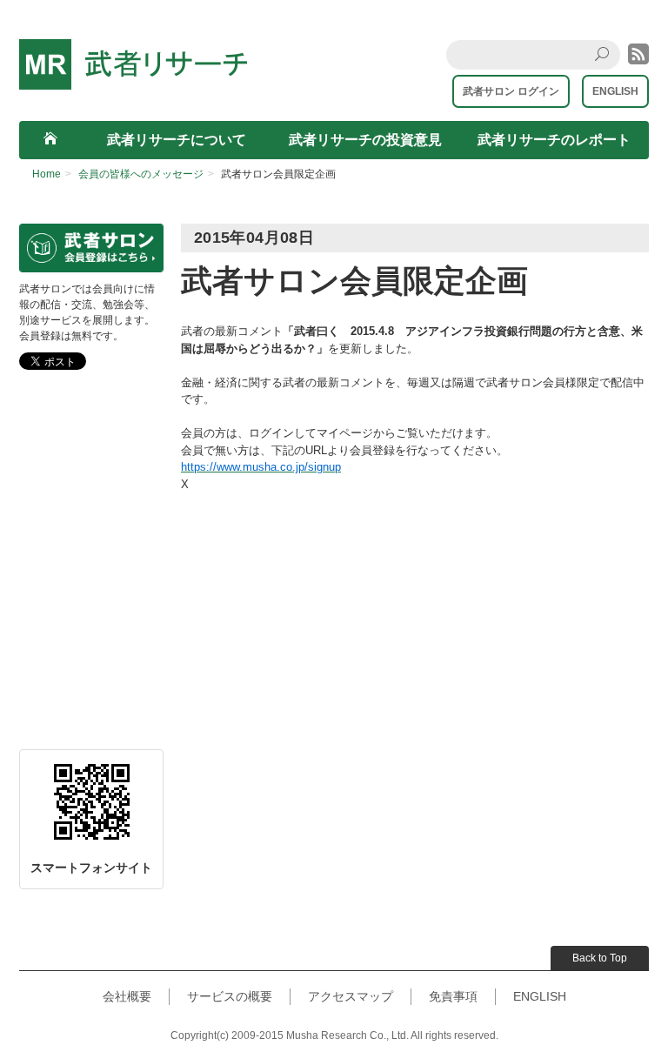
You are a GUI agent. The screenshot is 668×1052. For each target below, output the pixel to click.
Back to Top (599, 958)
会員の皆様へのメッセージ (141, 174)
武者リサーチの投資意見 (365, 139)
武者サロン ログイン (511, 91)
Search (606, 68)
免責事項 (453, 996)
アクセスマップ (350, 996)
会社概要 (127, 996)
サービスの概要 (229, 996)
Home (46, 174)
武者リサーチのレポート (554, 139)
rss (638, 54)
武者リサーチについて (176, 139)
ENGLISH (615, 91)
